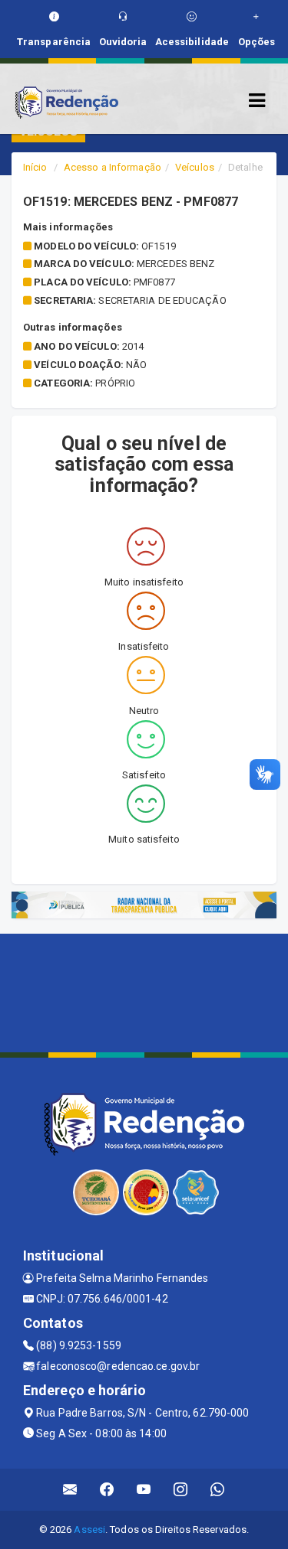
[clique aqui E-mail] (70, 1489)
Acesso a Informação (112, 167)
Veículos (194, 167)
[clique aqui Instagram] (180, 1489)
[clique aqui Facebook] (107, 1489)
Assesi (89, 1529)
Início (35, 167)
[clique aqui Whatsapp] (217, 1489)
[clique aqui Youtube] (144, 1489)
